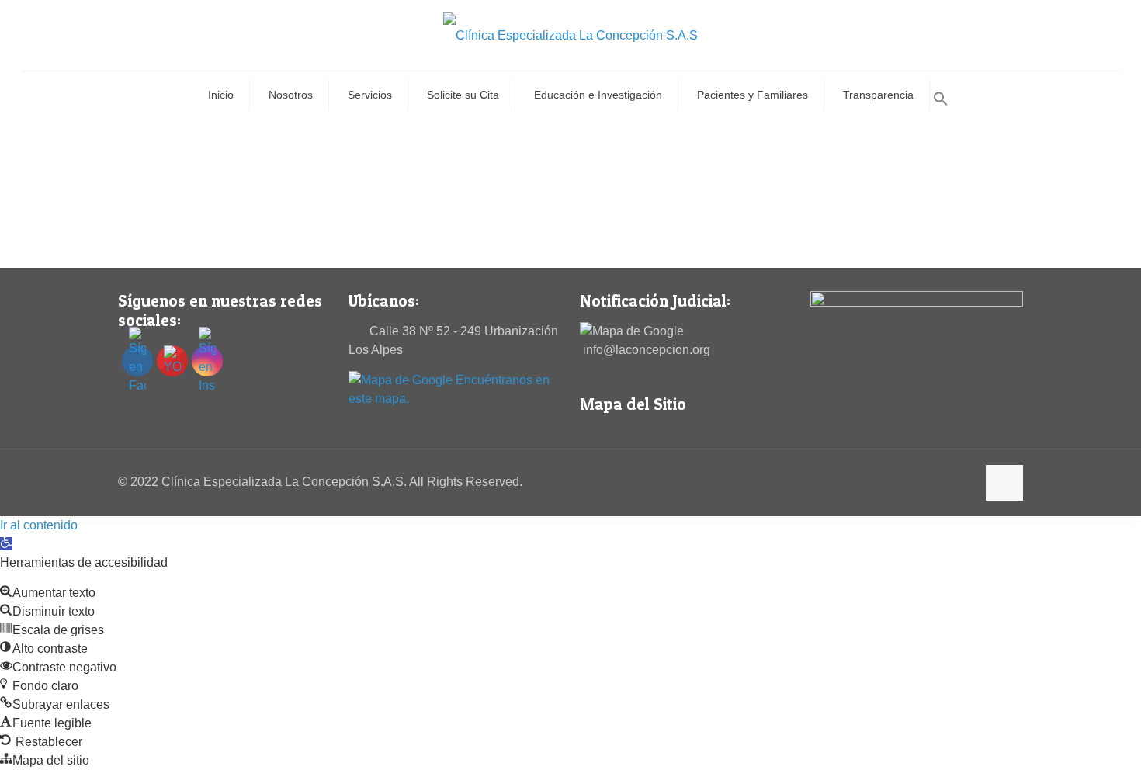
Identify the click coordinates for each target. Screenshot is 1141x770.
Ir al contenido (39, 525)
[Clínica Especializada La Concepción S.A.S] (570, 35)
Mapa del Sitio (633, 404)
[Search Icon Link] (941, 102)
